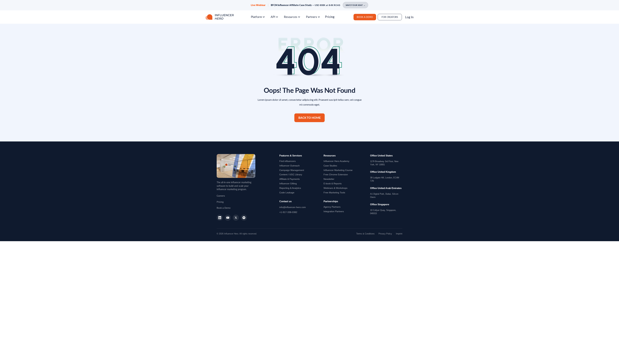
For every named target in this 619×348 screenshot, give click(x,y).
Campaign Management (291, 170)
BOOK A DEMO (365, 17)
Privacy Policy (385, 233)
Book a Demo (224, 208)
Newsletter (329, 179)
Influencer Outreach (289, 165)
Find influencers (287, 161)
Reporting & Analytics (290, 188)
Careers (221, 195)
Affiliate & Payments (289, 179)
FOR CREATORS (390, 17)
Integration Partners (334, 211)
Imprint (399, 233)
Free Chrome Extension (336, 174)
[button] (259, 17)
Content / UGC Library (290, 174)
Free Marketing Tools (334, 192)
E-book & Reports (333, 183)
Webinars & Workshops (335, 188)
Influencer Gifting (288, 183)
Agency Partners (332, 207)
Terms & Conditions (365, 233)
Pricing (329, 17)
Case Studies (330, 165)
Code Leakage (286, 192)
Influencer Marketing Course (338, 170)
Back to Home (309, 117)
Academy (336, 161)
